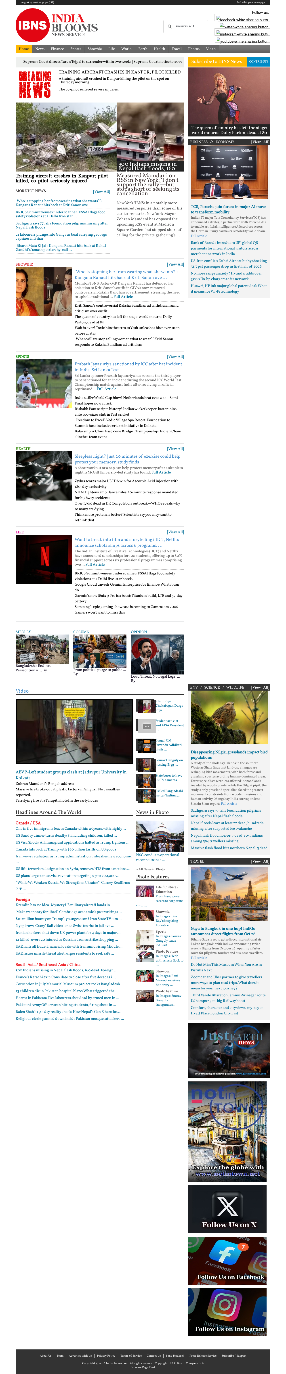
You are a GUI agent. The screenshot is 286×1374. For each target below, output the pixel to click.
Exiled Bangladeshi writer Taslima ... (169, 793)
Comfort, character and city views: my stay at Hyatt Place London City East (227, 1010)
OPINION (139, 632)
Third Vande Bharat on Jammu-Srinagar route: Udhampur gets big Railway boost (229, 998)
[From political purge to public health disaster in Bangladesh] (99, 651)
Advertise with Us (80, 1356)
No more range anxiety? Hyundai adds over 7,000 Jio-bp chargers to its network (226, 276)
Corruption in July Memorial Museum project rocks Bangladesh (68, 984)
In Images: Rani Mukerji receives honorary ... (168, 980)
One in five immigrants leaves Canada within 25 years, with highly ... (71, 828)
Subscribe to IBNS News (216, 61)
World (126, 49)
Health (159, 49)
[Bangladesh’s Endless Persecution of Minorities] (42, 648)
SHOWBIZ (24, 264)
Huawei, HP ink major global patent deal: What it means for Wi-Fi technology (229, 288)
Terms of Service (131, 1356)
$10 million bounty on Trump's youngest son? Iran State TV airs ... (69, 919)
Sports (75, 49)
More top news (31, 191)
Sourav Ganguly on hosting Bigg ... (169, 762)
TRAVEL (197, 861)
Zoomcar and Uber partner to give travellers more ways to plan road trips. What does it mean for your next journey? (226, 983)
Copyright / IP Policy (168, 1363)
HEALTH (23, 449)
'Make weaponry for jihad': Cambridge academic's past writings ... (69, 912)
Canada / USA (28, 823)
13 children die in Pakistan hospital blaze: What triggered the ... (67, 991)
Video (211, 49)
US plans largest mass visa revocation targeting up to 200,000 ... (67, 875)
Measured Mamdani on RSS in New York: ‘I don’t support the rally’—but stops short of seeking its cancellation (148, 185)
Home (24, 49)
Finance (57, 49)
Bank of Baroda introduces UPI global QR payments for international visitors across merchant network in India (225, 248)
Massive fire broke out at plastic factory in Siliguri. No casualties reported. (68, 792)
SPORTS (22, 356)
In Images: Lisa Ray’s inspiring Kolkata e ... (167, 921)
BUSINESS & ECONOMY (212, 142)
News (39, 49)
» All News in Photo (150, 869)
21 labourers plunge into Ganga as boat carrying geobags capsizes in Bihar (61, 236)
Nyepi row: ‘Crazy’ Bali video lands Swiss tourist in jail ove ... (65, 925)
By (44, 670)
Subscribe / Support (234, 1356)
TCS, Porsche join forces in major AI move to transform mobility (228, 209)
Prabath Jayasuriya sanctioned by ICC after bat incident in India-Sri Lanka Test (128, 367)
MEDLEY (23, 632)
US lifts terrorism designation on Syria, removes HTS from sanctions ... (73, 868)
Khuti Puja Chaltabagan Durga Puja (169, 706)
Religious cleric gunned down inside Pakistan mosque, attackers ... (70, 1018)
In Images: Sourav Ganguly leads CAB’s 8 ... (168, 941)
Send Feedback (175, 1356)
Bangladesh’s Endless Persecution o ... (33, 668)
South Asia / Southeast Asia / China (48, 965)
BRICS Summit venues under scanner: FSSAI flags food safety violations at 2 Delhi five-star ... (61, 214)
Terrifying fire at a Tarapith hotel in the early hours (57, 800)
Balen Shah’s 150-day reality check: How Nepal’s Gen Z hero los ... (68, 1011)
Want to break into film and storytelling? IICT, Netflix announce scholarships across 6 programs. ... (127, 543)
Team (60, 1356)
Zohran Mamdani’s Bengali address (45, 783)
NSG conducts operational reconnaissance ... (157, 858)
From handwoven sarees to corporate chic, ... (159, 901)
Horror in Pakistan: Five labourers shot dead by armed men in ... (67, 998)
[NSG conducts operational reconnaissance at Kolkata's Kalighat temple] (160, 836)
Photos (194, 49)
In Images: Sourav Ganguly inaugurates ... (168, 1000)
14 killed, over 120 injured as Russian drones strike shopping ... (67, 939)
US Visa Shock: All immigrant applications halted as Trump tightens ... (72, 842)
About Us (46, 1356)
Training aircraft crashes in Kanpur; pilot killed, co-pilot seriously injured (62, 178)
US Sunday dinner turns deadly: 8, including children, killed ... (66, 835)
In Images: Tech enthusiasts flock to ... (169, 961)
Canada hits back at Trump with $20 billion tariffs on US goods (66, 849)
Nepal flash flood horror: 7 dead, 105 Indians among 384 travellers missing (227, 838)
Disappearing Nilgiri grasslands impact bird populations (229, 755)
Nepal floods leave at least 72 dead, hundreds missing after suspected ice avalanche (227, 826)
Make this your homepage (251, 2)
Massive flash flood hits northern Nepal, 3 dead (229, 848)
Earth (142, 49)
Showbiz (95, 49)
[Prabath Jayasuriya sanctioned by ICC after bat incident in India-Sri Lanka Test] (44, 383)
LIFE (20, 532)
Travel (177, 49)
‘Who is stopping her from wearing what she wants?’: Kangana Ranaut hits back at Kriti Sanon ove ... (59, 203)
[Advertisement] (229, 490)
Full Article (123, 297)
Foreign (23, 900)
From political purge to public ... (99, 669)
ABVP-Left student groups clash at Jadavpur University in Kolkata (71, 775)
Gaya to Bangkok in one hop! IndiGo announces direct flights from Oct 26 (223, 931)
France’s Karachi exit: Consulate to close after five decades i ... (66, 977)
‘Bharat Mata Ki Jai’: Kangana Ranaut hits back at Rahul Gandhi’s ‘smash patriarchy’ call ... (61, 247)
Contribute (258, 62)
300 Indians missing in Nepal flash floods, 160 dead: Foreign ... (147, 168)
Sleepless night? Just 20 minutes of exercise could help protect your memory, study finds (127, 459)
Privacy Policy (106, 1356)
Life (111, 49)
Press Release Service (203, 1356)
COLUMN (81, 632)
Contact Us (154, 1356)
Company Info (195, 1363)
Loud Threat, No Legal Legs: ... (155, 676)
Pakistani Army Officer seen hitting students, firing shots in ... (66, 1004)
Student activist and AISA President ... (170, 725)
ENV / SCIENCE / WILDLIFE (217, 687)
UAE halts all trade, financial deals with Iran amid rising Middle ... (69, 946)
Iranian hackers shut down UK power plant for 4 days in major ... (68, 932)
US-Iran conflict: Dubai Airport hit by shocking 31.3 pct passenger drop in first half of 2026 (229, 263)
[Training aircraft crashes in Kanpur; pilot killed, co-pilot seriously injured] (66, 137)
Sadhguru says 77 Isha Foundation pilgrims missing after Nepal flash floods (62, 225)
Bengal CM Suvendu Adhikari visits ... (169, 745)
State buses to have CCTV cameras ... (169, 778)
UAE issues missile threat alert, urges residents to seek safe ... (65, 953)
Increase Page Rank (143, 1368)
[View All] (101, 192)
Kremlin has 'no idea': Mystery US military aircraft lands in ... (65, 905)
